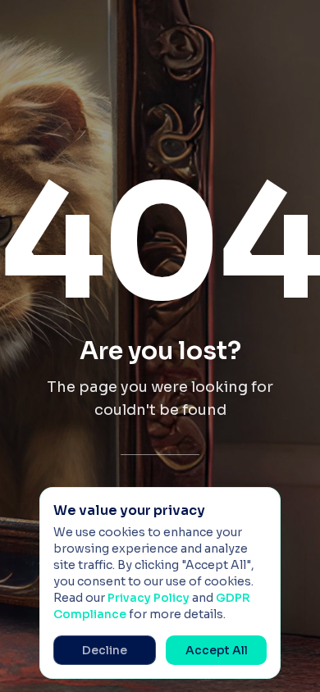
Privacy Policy (148, 597)
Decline (104, 650)
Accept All (216, 650)
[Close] (260, 507)
